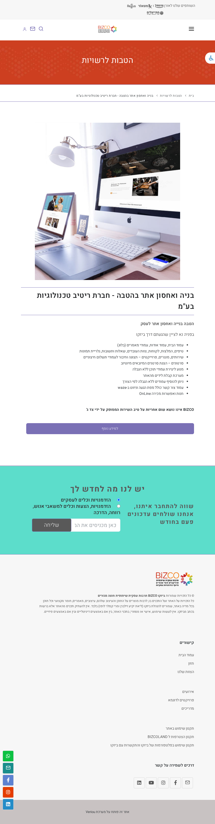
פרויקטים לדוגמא (181, 700)
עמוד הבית (186, 655)
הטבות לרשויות (171, 95)
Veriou (90, 811)
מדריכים (187, 708)
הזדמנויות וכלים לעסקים (86, 500)
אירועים (188, 691)
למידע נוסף (110, 428)
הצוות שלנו (186, 672)
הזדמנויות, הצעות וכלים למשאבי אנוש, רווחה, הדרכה (76, 509)
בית (191, 95)
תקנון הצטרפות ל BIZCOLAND (171, 737)
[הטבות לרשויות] (107, 201)
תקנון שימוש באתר (180, 728)
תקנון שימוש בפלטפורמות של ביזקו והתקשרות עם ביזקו (152, 745)
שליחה (51, 525)
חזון (191, 663)
